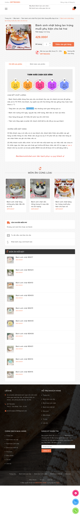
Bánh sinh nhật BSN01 (24, 346)
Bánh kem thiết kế (48, 407)
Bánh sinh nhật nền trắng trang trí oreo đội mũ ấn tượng (40, 204)
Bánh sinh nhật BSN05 (25, 295)
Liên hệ (45, 423)
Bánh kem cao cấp (49, 399)
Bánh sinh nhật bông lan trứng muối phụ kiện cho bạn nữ (64, 204)
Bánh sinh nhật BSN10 (24, 282)
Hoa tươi (45, 411)
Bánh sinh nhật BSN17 (24, 257)
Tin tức (45, 419)
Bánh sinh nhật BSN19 (24, 308)
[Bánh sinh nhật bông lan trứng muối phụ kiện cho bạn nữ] (64, 188)
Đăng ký (72, 2)
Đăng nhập (64, 2)
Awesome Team (40, 482)
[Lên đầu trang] (76, 517)
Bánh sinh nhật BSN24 (24, 270)
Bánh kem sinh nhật (49, 403)
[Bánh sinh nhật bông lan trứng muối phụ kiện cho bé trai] (10, 260)
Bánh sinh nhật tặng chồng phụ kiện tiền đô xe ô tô (15, 204)
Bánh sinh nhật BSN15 (24, 372)
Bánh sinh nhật (59, 435)
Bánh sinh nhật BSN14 (24, 359)
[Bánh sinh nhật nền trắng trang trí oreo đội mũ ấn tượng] (40, 188)
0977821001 (15, 2)
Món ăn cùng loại (40, 172)
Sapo (58, 482)
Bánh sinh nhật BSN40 (25, 321)
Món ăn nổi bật (16, 251)
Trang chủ (46, 395)
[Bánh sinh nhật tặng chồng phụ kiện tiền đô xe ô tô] (15, 188)
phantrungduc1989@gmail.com (17, 411)
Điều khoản (46, 415)
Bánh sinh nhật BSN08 (25, 333)
